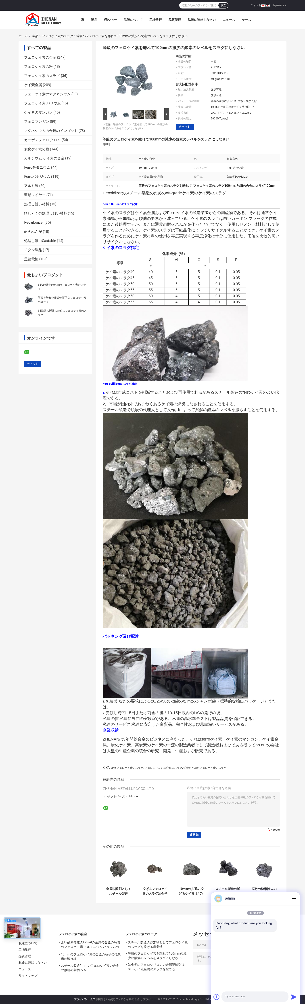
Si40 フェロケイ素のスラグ (127, 767)
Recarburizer (34, 222)
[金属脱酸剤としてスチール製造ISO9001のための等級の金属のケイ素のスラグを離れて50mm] (118, 869)
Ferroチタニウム (37, 167)
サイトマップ (28, 975)
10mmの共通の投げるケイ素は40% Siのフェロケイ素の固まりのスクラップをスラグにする (191, 891)
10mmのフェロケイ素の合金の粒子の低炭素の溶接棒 (91, 957)
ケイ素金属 (33, 85)
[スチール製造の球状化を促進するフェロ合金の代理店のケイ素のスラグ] (227, 869)
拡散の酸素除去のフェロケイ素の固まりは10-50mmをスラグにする (264, 891)
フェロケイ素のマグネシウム (47, 94)
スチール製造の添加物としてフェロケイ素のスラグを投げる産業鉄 (158, 944)
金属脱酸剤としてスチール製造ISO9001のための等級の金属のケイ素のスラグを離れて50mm (118, 891)
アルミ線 (31, 186)
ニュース (229, 19)
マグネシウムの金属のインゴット (51, 131)
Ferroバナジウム (37, 176)
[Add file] (216, 997)
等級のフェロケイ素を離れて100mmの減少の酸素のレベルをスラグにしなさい (157, 956)
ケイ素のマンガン (38, 112)
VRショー (110, 19)
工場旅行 (155, 19)
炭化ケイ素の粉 (36, 149)
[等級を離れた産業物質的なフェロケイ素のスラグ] (29, 299)
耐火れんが (33, 231)
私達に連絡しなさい (202, 19)
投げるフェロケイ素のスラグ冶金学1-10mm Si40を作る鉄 (155, 891)
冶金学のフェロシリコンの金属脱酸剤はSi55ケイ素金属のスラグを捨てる (156, 967)
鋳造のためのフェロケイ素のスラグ (205, 767)
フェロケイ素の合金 (40, 57)
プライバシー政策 (84, 999)
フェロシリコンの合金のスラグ (163, 767)
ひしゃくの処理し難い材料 (45, 213)
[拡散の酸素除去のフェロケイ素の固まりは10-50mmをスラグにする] (264, 869)
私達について (133, 19)
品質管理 (175, 19)
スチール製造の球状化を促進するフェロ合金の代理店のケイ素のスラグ (227, 891)
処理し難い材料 (36, 204)
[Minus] (294, 898)
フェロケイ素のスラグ (57, 36)
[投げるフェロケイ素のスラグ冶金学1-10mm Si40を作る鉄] (155, 869)
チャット (256, 5)
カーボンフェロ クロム (42, 140)
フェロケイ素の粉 (38, 66)
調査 (223, 5)
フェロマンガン (36, 121)
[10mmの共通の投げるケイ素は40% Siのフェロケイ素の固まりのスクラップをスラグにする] (191, 869)
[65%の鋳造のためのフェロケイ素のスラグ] (29, 286)
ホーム (23, 36)
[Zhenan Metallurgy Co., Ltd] (43, 19)
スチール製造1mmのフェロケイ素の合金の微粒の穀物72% (90, 968)
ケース (246, 19)
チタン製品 (33, 250)
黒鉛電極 (31, 259)
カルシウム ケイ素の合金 (44, 158)
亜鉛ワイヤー (35, 195)
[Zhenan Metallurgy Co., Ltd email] (29, 352)
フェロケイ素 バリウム (42, 103)
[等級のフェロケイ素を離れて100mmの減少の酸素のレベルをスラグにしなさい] (134, 80)
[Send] (293, 997)
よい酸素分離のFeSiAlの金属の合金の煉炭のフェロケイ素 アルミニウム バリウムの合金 (90, 945)
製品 (94, 19)
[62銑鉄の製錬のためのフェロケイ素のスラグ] (29, 312)
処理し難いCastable (40, 241)
